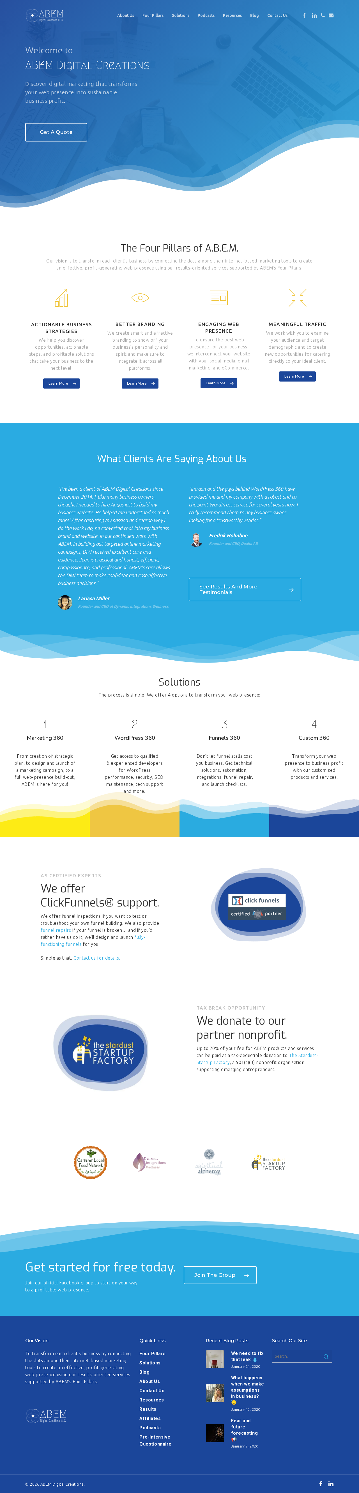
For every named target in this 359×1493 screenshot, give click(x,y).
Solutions (150, 1363)
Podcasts (150, 1427)
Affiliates (150, 1418)
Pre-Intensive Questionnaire (155, 1440)
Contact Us (151, 1390)
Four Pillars (152, 1353)
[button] (56, 132)
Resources (151, 1400)
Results (148, 1409)
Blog (144, 1372)
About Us (149, 1381)
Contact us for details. (96, 957)
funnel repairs (56, 930)
